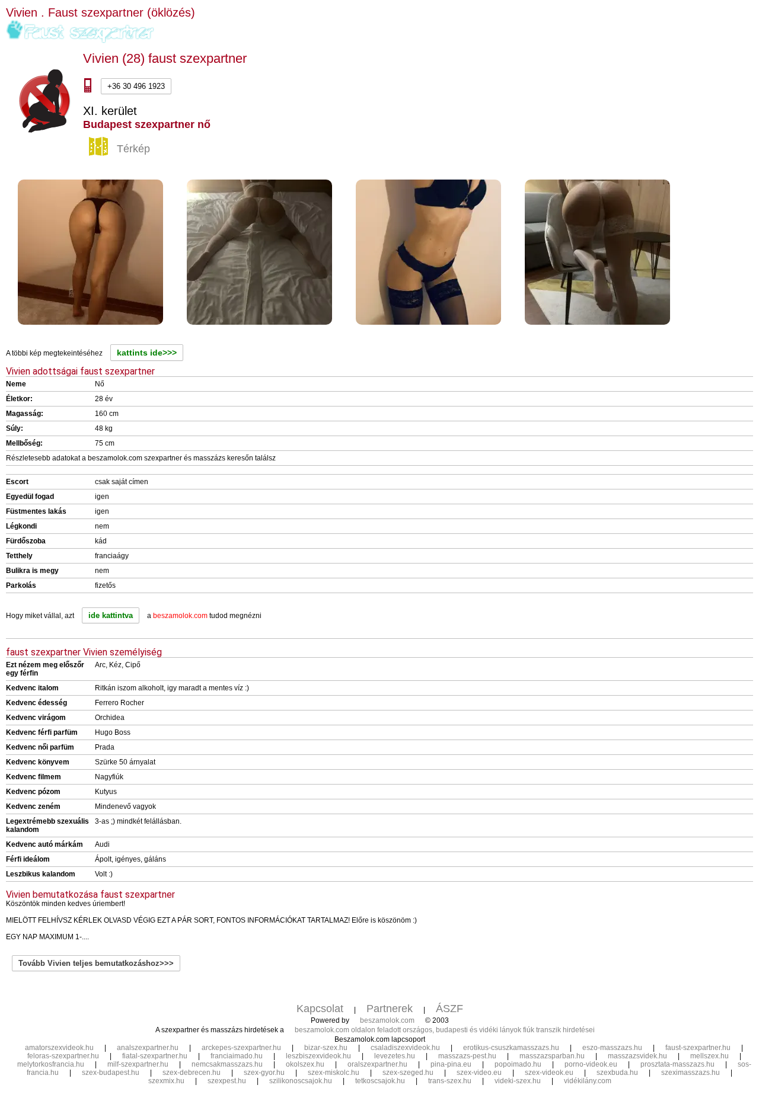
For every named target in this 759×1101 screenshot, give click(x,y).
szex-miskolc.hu (333, 1072)
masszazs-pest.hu (467, 1056)
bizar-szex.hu (325, 1048)
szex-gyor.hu (264, 1072)
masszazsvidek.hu (637, 1056)
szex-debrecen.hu (191, 1072)
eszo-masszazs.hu (612, 1048)
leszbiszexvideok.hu (318, 1056)
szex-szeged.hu (407, 1072)
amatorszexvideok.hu (59, 1048)
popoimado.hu (518, 1064)
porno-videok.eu (591, 1064)
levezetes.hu (394, 1056)
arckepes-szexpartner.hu (241, 1048)
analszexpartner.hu (147, 1048)
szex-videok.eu (549, 1072)
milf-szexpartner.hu (137, 1064)
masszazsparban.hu (552, 1056)
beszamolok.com (387, 1020)
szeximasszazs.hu (690, 1072)
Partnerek (389, 1008)
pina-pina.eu (450, 1064)
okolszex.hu (305, 1064)
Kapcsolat (319, 1008)
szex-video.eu (479, 1072)
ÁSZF (449, 1008)
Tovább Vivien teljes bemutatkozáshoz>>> (96, 963)
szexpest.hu (227, 1081)
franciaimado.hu (237, 1056)
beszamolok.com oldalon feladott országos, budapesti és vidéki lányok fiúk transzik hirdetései (445, 1030)
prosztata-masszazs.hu (677, 1064)
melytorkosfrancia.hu (50, 1064)
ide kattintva (110, 615)
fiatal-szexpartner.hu (154, 1056)
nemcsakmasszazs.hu (227, 1064)
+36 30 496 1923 (136, 86)
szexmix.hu (166, 1081)
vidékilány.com (587, 1081)
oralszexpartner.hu (377, 1064)
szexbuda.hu (617, 1072)
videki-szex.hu (518, 1081)
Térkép (133, 148)
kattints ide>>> (147, 352)
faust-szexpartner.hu (698, 1048)
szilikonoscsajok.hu (300, 1081)
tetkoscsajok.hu (380, 1081)
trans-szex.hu (449, 1081)
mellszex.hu (709, 1056)
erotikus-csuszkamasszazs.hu (511, 1048)
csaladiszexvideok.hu (405, 1048)
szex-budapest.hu (110, 1072)
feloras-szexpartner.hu (63, 1056)
